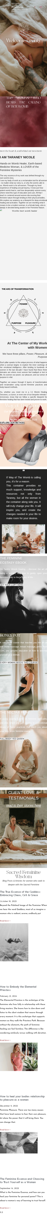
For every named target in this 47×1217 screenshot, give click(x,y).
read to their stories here (23, 805)
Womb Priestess (17, 5)
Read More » (5, 921)
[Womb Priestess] (6, 7)
